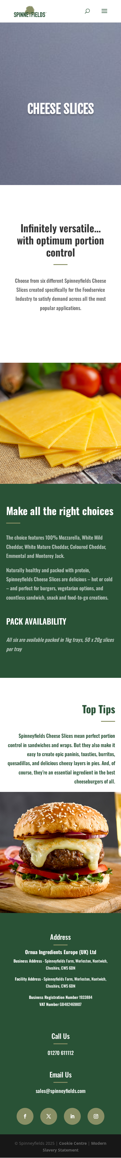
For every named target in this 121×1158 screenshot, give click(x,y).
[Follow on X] (48, 1116)
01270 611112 (61, 1052)
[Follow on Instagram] (96, 1116)
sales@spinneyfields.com (61, 1090)
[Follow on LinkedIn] (72, 1116)
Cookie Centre (73, 1143)
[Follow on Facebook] (25, 1116)
